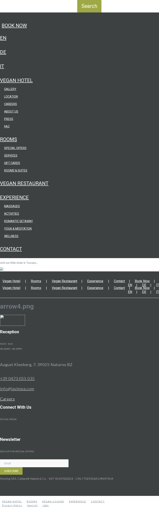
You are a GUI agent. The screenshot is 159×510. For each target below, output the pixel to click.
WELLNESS (11, 236)
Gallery (10, 89)
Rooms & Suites (15, 170)
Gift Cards (12, 163)
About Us (11, 111)
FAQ (7, 126)
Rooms (8, 139)
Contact (11, 249)
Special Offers (15, 148)
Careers (10, 104)
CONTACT (98, 501)
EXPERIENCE (77, 501)
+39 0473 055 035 (17, 378)
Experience (14, 197)
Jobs (45, 505)
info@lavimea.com (17, 388)
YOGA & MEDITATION (18, 228)
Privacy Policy (12, 505)
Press (8, 119)
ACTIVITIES (11, 213)
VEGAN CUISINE (53, 501)
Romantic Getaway (18, 221)
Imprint (32, 505)
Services (10, 155)
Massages (12, 206)
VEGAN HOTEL (12, 501)
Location (11, 96)
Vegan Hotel (16, 80)
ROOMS (32, 501)
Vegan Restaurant (24, 183)
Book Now (14, 25)
